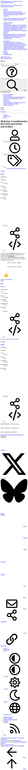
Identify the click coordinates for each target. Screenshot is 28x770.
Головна (6, 9)
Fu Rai (11, 141)
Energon (10, 47)
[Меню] (1, 4)
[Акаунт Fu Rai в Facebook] (12, 223)
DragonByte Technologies (20, 742)
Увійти (2, 109)
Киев (5, 187)
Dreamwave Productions (17, 34)
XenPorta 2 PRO (5, 746)
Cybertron (14, 47)
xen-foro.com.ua (10, 744)
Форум (5, 10)
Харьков (6, 297)
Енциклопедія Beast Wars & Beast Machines (15, 27)
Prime (23, 47)
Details (2, 743)
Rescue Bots (6, 49)
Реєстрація (3, 111)
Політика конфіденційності (10, 719)
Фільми (5, 51)
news (22, 168)
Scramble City (19, 42)
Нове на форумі (18, 11)
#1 (4, 250)
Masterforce (13, 43)
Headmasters (7, 43)
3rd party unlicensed (11, 168)
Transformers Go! (14, 49)
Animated (19, 47)
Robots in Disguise (19, 46)
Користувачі (7, 18)
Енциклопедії (7, 23)
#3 (4, 421)
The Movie (12, 42)
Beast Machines (10, 45)
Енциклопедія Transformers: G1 (11, 26)
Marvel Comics (7, 34)
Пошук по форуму (8, 22)
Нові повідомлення (8, 11)
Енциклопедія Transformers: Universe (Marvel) (15, 25)
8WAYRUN (21, 746)
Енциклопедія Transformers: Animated (14, 28)
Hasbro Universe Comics (15, 35)
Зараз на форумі (21, 102)
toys (25, 168)
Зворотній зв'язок (8, 717)
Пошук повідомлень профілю (16, 19)
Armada (5, 47)
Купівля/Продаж (8, 54)
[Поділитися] (15, 238)
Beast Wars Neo (11, 46)
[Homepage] (12, 211)
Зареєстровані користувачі (16, 18)
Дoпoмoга (6, 721)
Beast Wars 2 (17, 45)
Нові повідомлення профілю (11, 14)
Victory (17, 43)
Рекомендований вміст (9, 13)
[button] (12, 77)
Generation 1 (7, 42)
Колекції (6, 53)
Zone (21, 43)
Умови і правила (8, 718)
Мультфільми (7, 41)
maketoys (18, 168)
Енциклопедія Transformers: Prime (13, 29)
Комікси (6, 33)
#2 (4, 336)
